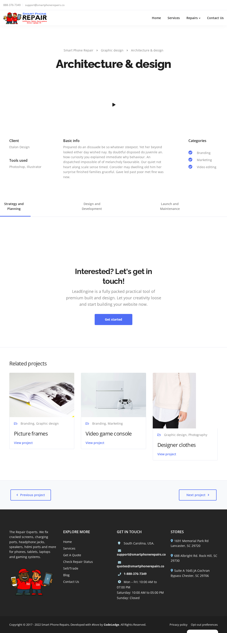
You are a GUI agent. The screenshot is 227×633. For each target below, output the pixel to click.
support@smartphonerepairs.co (45, 5)
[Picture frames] (41, 394)
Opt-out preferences (204, 625)
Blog (66, 575)
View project (23, 443)
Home (156, 18)
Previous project (32, 495)
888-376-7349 (12, 5)
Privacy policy (179, 625)
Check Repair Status (78, 562)
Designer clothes (176, 444)
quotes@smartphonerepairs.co (140, 566)
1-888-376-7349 (135, 574)
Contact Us (215, 18)
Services (174, 18)
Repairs (192, 18)
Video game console (108, 433)
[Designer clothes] (174, 400)
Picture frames (31, 433)
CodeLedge (111, 625)
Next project (195, 495)
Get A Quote (72, 555)
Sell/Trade (70, 568)
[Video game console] (113, 394)
